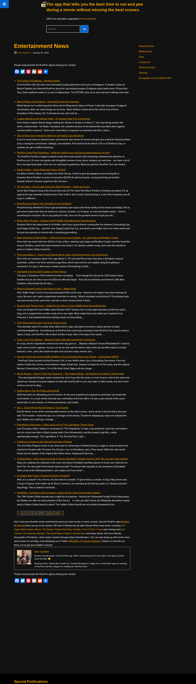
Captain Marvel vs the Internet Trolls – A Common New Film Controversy (53, 119)
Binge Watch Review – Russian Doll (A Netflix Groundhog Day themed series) (56, 221)
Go (84, 29)
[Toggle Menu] (4, 4)
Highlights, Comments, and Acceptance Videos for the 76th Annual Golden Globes (58, 493)
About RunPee (146, 46)
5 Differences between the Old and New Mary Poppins (44, 442)
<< (19, 513)
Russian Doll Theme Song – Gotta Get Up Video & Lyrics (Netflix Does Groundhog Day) (61, 306)
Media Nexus (145, 51)
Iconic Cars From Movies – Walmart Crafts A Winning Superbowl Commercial (56, 339)
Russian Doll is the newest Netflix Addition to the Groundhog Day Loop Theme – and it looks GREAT (68, 357)
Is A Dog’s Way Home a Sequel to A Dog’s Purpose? (43, 476)
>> (61, 513)
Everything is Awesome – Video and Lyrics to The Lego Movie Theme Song (55, 425)
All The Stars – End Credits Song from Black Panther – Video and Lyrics (53, 187)
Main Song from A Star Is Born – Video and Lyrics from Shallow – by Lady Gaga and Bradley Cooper (67, 238)
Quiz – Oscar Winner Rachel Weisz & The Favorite (42, 408)
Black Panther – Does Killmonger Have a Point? (41, 170)
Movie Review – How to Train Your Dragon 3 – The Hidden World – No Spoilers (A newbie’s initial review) (70, 374)
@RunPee (73, 541)
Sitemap (143, 73)
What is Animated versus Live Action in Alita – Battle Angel (46, 289)
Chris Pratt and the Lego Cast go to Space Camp (41, 323)
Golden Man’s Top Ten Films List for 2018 (38, 391)
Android (92, 19)
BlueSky (96, 541)
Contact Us (144, 62)
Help (141, 57)
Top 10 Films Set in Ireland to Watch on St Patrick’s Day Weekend (50, 135)
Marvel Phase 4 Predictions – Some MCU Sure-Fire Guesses (48, 102)
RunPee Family (147, 67)
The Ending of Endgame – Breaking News (38, 81)
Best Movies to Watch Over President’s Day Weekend (44, 203)
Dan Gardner (24, 53)
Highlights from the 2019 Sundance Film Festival (41, 271)
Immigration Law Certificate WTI (155, 78)
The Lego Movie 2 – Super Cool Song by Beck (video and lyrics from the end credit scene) (62, 255)
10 (56, 513)
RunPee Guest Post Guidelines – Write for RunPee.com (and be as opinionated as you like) (63, 152)
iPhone (82, 19)
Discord (87, 541)
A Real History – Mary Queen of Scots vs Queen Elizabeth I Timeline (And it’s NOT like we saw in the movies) (72, 459)
